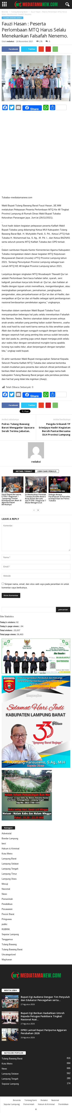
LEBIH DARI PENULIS (46, 471)
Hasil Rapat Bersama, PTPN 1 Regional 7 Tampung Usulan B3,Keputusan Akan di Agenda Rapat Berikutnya (11, 499)
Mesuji (5, 884)
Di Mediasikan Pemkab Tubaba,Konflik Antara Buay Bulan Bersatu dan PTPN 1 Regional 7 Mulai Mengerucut (35, 498)
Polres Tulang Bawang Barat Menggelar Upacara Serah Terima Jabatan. (18, 427)
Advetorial (6, 833)
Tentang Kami (30, 1100)
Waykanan (7, 959)
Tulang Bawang (9, 944)
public (4, 924)
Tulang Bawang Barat (19, 12)
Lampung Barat (9, 858)
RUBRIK (6, 929)
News (4, 894)
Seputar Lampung (10, 934)
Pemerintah (7, 899)
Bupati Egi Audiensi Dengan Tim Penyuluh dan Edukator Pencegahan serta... (45, 998)
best (4, 843)
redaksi (10, 41)
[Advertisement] (36, 158)
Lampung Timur (9, 874)
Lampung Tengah (10, 868)
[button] (66, 4)
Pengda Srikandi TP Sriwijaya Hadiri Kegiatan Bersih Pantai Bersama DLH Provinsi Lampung (54, 429)
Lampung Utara (9, 879)
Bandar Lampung (10, 838)
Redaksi (44, 1100)
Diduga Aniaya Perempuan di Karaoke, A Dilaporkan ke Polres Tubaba (59, 497)
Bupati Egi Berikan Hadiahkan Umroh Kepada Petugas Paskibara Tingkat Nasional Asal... (42, 1016)
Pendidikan (7, 904)
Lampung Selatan (10, 863)
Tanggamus (7, 939)
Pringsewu (7, 919)
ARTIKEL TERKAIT (24, 471)
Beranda (5, 12)
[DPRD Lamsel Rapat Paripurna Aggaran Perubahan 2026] (10, 1034)
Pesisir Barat (8, 914)
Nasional (6, 889)
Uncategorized (9, 954)
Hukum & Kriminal (10, 848)
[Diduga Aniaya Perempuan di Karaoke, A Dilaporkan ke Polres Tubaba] (59, 484)
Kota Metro (7, 853)
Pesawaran (7, 909)
